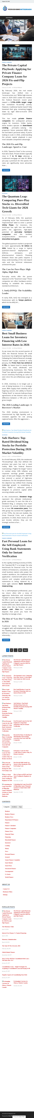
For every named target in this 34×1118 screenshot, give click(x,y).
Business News (9, 817)
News (6, 851)
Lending (7, 845)
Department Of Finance (11, 820)
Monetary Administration (9, 939)
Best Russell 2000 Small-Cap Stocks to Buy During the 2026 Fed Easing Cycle (22, 764)
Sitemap (5, 894)
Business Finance (10, 814)
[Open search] (30, 18)
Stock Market (9, 863)
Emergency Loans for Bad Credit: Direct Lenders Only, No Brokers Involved (23, 752)
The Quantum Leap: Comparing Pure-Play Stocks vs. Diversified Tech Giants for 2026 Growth (15, 204)
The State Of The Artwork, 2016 (11, 946)
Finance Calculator (10, 825)
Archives (14, 807)
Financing (8, 837)
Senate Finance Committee (12, 860)
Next (25, 650)
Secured (7, 857)
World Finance (9, 877)
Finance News (9, 831)
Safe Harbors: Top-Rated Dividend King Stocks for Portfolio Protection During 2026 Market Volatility (16, 445)
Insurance (8, 842)
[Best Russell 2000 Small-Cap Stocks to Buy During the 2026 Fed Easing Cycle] (7, 762)
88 (20, 650)
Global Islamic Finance (8, 952)
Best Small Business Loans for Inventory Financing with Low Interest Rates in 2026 (22, 691)
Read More (5, 170)
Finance (7, 822)
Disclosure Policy (7, 892)
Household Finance (10, 840)
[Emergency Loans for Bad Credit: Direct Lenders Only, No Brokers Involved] (7, 751)
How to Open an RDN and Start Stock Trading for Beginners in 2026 (23, 776)
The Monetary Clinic (8, 926)
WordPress (11, 1116)
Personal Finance (10, 854)
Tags (20, 807)
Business (7, 811)
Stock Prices (8, 865)
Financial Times (9, 834)
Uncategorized (9, 871)
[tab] (6, 807)
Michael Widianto (18, 87)
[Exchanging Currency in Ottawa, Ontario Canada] (7, 981)
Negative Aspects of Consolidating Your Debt (14, 975)
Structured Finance (10, 868)
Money (7, 848)
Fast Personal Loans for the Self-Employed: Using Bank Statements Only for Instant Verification (17, 549)
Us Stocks (4, 193)
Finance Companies (7, 62)
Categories (7, 807)
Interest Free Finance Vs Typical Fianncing (14, 933)
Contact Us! (6, 889)
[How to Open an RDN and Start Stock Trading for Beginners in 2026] (7, 774)
